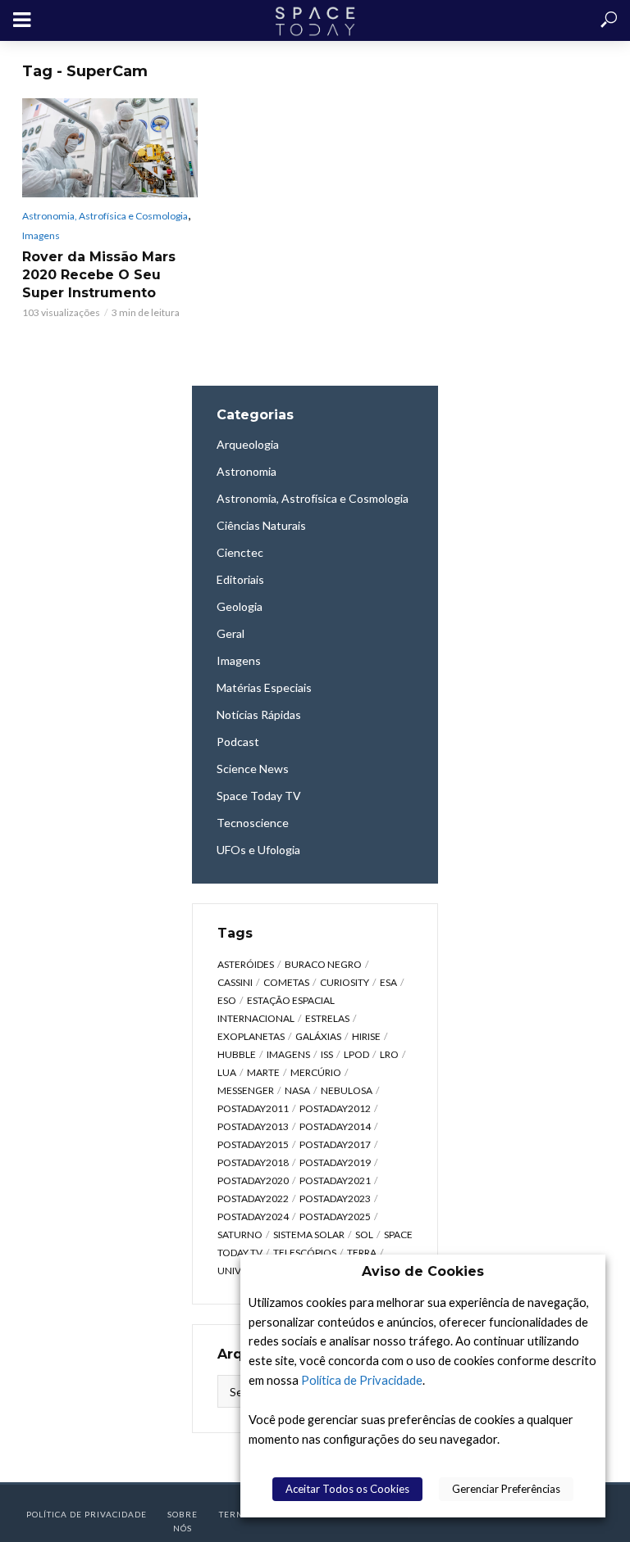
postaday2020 (253, 1180)
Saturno (239, 1234)
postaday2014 (335, 1126)
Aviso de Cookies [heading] (423, 1271)
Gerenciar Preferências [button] (506, 1488)
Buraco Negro (323, 964)
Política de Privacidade (361, 1380)
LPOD (356, 1054)
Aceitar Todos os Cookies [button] (347, 1488)
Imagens (41, 235)
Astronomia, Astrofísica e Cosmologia (105, 216)
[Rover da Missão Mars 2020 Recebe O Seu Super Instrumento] (110, 147)
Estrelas (327, 1018)
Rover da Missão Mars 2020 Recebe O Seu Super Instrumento (99, 275)
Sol (364, 1234)
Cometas (286, 982)
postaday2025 (335, 1216)
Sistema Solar (309, 1234)
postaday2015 (253, 1144)
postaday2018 (253, 1162)
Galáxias (318, 1036)
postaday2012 (335, 1108)
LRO (389, 1054)
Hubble (236, 1054)
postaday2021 (335, 1180)
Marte (263, 1072)
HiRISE (366, 1036)
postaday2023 (335, 1198)
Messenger (245, 1090)
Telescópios (304, 1252)
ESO (226, 1000)
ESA (388, 982)
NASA (297, 1090)
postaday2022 (253, 1198)
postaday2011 (253, 1108)
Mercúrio (315, 1072)
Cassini (235, 982)
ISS (327, 1054)
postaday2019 (335, 1162)
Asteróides (245, 964)
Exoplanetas (251, 1036)
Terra (362, 1252)
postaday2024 (253, 1216)
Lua (226, 1072)
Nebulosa (346, 1090)
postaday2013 (253, 1126)
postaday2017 (335, 1144)
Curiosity (344, 982)
